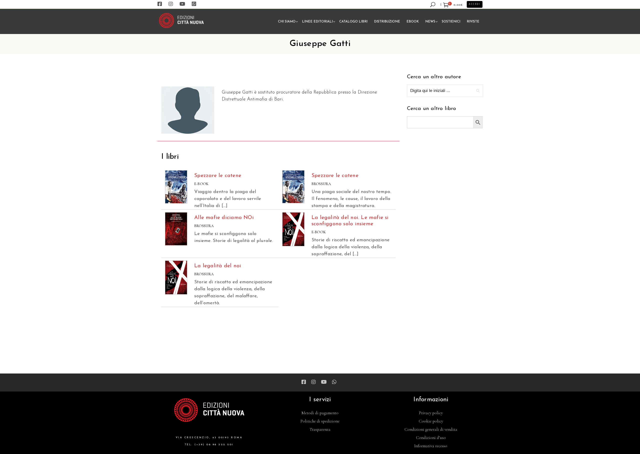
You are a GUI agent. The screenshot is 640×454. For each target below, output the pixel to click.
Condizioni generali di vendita (430, 429)
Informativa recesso (430, 445)
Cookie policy (431, 421)
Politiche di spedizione (320, 421)
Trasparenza (320, 429)
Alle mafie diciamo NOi (224, 217)
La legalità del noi (217, 265)
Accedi (474, 4)
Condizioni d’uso (431, 437)
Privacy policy (431, 413)
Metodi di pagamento (320, 413)
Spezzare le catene (217, 175)
